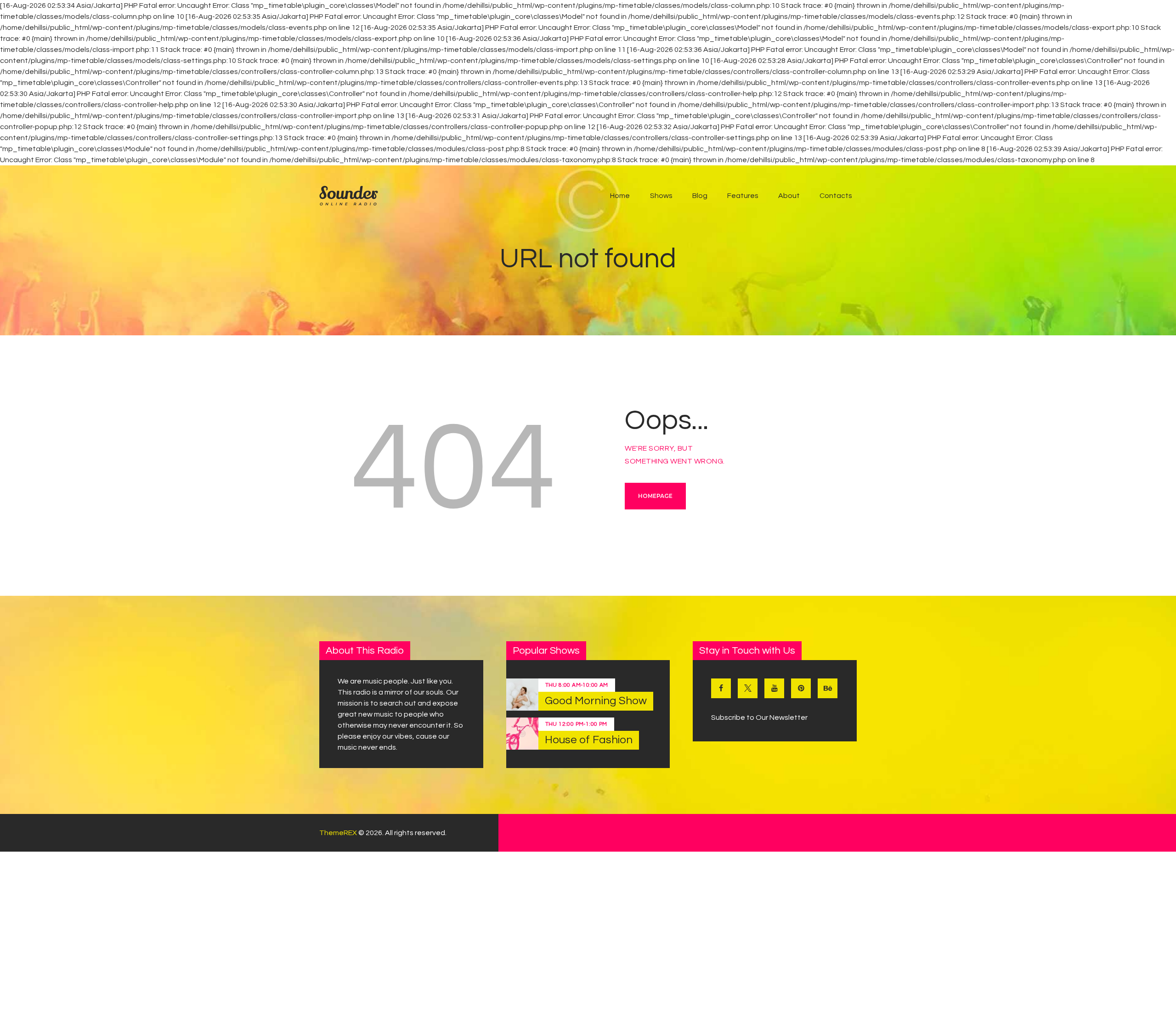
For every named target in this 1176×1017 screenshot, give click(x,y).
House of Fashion (589, 740)
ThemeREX (338, 832)
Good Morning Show (596, 700)
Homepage (655, 495)
